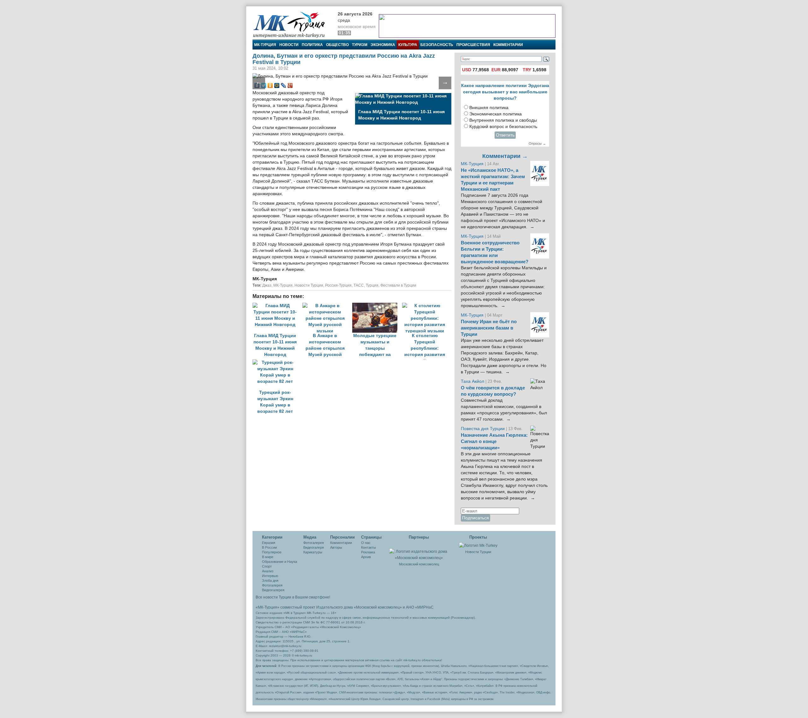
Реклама (368, 552)
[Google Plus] (290, 85)
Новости (289, 45)
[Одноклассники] (270, 85)
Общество (337, 45)
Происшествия (473, 45)
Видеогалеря (313, 547)
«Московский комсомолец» (378, 607)
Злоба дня (270, 580)
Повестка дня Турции (483, 428)
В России (269, 547)
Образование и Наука (279, 561)
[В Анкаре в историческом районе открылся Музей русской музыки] (327, 305)
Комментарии (508, 45)
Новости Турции (308, 285)
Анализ (267, 571)
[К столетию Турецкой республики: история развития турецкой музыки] (426, 305)
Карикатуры (312, 552)
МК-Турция (265, 45)
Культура (407, 45)
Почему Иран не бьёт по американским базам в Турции (489, 328)
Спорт (267, 566)
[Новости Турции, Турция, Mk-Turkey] (478, 545)
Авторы (336, 547)
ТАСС (359, 285)
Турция (372, 285)
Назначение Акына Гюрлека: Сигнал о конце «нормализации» (494, 441)
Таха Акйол (472, 381)
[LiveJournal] (283, 85)
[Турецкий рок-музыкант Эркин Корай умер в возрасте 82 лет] (276, 362)
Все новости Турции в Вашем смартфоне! (293, 597)
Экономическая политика (495, 114)
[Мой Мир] (277, 85)
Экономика (383, 45)
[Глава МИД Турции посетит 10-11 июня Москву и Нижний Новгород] (277, 305)
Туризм (359, 45)
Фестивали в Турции (398, 285)
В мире (267, 557)
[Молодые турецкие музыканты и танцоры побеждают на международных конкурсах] (377, 305)
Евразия (268, 543)
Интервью (270, 576)
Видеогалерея (273, 590)
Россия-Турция (338, 285)
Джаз (266, 285)
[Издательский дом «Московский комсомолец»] (419, 551)
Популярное (272, 552)
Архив (366, 557)
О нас (366, 543)
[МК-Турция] (291, 24)
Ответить (505, 135)
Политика (312, 45)
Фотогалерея (272, 585)
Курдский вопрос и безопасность (503, 126)
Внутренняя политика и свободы (503, 120)
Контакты (368, 547)
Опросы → (537, 143)
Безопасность (436, 45)
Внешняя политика (488, 107)
